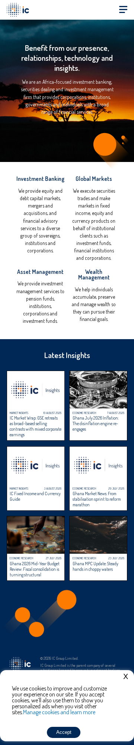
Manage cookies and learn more (59, 712)
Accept (63, 732)
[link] (40, 220)
